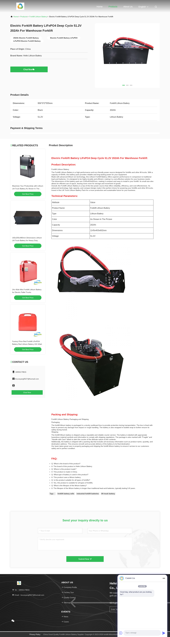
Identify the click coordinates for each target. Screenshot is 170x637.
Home (100, 6)
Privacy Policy (34, 634)
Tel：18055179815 (21, 590)
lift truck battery (108, 494)
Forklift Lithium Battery (38, 17)
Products (113, 6)
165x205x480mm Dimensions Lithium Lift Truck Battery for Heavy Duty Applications (27, 240)
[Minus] (163, 578)
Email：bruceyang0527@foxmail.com (29, 595)
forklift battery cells (66, 494)
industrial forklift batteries (88, 494)
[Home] (20, 6)
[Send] (164, 633)
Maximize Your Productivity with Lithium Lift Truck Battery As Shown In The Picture (27, 188)
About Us (128, 6)
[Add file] (120, 633)
